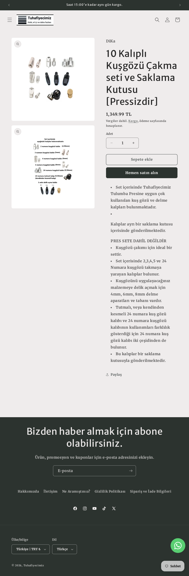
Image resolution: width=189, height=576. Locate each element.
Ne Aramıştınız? (76, 491)
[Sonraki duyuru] (180, 5)
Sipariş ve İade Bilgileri (150, 491)
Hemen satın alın (141, 173)
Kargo (133, 121)
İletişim (51, 491)
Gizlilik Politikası (110, 491)
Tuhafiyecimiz (34, 565)
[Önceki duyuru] (9, 5)
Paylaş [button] (116, 374)
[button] (10, 20)
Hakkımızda (28, 491)
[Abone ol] (131, 470)
